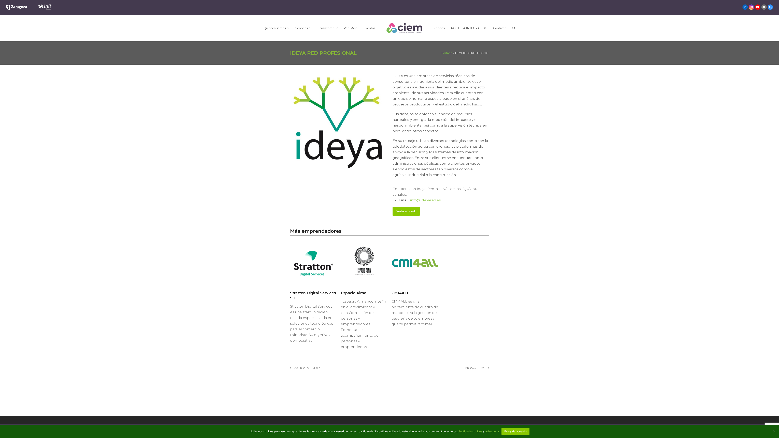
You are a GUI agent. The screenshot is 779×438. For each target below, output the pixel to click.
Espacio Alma (353, 293)
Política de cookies (471, 431)
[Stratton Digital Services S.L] (313, 263)
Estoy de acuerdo (515, 431)
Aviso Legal (492, 431)
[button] (513, 28)
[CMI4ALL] (415, 263)
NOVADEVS (475, 368)
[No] (774, 431)
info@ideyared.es (425, 200)
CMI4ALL (400, 293)
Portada (446, 53)
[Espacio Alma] (364, 263)
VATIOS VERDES (305, 368)
